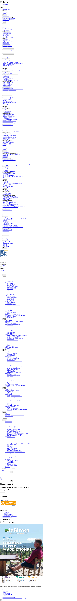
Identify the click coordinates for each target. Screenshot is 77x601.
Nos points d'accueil (6, 238)
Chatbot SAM (5, 234)
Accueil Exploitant (6, 69)
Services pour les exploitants (7, 73)
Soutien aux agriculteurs (6, 87)
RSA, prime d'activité (6, 45)
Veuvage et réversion (6, 43)
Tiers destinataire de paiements (8, 172)
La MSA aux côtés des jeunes (7, 219)
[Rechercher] (13, 468)
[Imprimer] (1, 478)
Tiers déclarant (5, 166)
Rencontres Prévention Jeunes (7, 203)
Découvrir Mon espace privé (7, 230)
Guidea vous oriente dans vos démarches (9, 102)
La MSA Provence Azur (11, 437)
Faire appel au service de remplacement (13, 337)
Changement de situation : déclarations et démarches (11, 55)
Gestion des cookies (6, 590)
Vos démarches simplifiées (7, 224)
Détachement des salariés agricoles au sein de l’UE (11, 137)
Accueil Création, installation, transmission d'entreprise (12, 75)
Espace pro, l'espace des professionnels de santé (10, 161)
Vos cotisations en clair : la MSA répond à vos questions (12, 70)
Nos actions (5, 216)
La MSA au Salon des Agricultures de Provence (10, 207)
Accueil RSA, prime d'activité (7, 46)
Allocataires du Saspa (6, 44)
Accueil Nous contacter (6, 236)
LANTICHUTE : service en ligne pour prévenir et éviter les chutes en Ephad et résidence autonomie (19, 164)
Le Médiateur (5, 595)
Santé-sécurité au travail (7, 95)
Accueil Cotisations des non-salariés (8, 82)
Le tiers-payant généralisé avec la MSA (9, 160)
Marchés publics (5, 245)
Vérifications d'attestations (7, 111)
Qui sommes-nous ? (6, 209)
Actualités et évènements (7, 200)
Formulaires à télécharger (11, 455)
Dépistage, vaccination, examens (8, 27)
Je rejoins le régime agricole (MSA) (8, 19)
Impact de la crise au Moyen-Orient (8, 93)
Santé (5, 282)
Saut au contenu (5, 4)
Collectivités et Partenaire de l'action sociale (10, 153)
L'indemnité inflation (6, 92)
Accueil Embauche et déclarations (8, 114)
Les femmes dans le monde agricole (8, 195)
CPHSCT (4, 100)
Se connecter (3, 492)
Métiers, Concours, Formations (8, 243)
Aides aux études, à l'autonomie (8, 37)
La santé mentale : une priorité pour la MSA (10, 225)
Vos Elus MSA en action (7, 184)
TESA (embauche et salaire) (7, 117)
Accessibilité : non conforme (7, 594)
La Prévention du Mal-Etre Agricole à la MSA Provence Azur (13, 227)
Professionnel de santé (6, 158)
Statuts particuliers (6, 57)
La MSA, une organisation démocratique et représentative (12, 183)
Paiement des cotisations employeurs (13, 367)
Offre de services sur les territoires (8, 213)
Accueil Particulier (6, 16)
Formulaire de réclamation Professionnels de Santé (11, 163)
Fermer (5, 319)
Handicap (4, 51)
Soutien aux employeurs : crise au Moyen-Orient (11, 131)
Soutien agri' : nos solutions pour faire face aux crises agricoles (13, 63)
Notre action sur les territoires (7, 212)
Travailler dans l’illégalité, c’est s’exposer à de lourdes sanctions (17, 364)
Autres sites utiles (5, 233)
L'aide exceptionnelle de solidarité (8, 64)
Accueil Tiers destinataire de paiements (9, 173)
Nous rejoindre (5, 240)
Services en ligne (5, 156)
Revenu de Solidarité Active (7, 47)
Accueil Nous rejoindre (6, 241)
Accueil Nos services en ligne (7, 229)
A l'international (5, 222)
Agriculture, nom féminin (7, 199)
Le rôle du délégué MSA (7, 193)
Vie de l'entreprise (6, 132)
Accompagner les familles (7, 33)
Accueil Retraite (5, 39)
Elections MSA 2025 (6, 191)
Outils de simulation (6, 231)
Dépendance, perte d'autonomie (8, 52)
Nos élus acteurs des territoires (8, 186)
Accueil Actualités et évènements (8, 201)
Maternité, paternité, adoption (7, 28)
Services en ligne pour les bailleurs (8, 175)
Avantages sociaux (6, 136)
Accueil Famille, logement (7, 32)
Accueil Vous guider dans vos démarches (9, 54)
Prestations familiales (6, 35)
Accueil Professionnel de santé (8, 159)
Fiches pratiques (5, 56)
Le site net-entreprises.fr (6, 112)
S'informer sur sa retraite (7, 40)
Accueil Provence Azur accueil (8, 11)
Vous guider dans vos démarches (10, 307)
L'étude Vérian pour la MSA (7, 198)
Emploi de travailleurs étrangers (8, 122)
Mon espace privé (6, 58)
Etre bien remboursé (10, 283)
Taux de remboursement (6, 25)
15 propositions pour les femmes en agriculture (10, 197)
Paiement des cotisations (7, 85)
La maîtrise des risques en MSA (8, 223)
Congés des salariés (6, 139)
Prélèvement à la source (6, 118)
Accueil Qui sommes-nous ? (7, 210)
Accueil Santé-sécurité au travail (8, 96)
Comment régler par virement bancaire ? (9, 171)
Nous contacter (5, 61)
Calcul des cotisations (6, 83)
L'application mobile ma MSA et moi (13, 456)
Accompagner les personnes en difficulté (9, 90)
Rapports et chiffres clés (6, 215)
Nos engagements (5, 214)
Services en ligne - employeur (7, 110)
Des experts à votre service (7, 98)
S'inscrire (1, 494)
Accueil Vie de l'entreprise (7, 133)
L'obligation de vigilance (7, 120)
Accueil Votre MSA (6, 190)
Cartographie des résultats (7, 194)
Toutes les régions (5, 591)
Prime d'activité (9, 303)
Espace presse (5, 244)
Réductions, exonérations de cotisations (9, 127)
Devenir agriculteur (6, 76)
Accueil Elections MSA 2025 (7, 192)
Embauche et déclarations (7, 113)
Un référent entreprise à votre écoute (9, 138)
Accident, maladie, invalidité (7, 29)
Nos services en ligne (6, 228)
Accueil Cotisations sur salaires (8, 125)
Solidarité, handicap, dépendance (10, 304)
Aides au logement (6, 36)
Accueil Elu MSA (5, 181)
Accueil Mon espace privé (7, 59)
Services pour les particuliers (7, 60)
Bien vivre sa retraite (6, 42)
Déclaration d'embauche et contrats (8, 115)
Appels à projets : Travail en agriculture (9, 202)
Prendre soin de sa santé (6, 26)
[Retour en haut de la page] (1, 600)
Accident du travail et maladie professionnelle (10, 119)
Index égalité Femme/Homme (7, 242)
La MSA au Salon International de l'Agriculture (10, 204)
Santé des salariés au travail (7, 134)
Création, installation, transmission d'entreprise (10, 74)
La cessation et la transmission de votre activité (10, 80)
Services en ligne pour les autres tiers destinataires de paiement (13, 176)
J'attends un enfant (6, 20)
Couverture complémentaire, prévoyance (9, 135)
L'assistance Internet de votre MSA (8, 237)
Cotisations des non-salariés (7, 81)
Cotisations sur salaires (8, 365)
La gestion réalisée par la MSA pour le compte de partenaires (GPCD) (14, 218)
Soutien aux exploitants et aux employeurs (9, 94)
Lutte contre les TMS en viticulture (8, 205)
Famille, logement (6, 31)
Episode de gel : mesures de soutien (8, 128)
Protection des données (6, 593)
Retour (5, 10)
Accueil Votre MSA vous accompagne (9, 18)
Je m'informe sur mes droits (7, 65)
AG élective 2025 (5, 182)
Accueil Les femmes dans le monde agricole (10, 196)
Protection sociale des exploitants (8, 78)
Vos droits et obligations (6, 86)
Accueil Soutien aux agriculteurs (8, 88)
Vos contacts (5, 185)
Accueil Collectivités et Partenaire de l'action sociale (11, 154)
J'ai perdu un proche (10, 281)
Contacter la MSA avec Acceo (8, 239)
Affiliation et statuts (6, 77)
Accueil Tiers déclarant (6, 167)
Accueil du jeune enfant (6, 34)
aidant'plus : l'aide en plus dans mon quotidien (10, 62)
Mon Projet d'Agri (6, 79)
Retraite (4, 38)
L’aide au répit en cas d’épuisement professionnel (15, 338)
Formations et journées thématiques (8, 97)
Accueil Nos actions (6, 217)
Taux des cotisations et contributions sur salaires (10, 126)
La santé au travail (6, 30)
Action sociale (5, 220)
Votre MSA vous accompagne (7, 17)
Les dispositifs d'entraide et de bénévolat (9, 121)
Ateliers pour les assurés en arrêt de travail (9, 208)
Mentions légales (5, 589)
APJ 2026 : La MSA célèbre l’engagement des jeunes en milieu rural (14, 206)
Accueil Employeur (6, 107)
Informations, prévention (7, 99)
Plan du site (4, 592)
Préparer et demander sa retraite (8, 41)
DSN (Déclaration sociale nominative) (9, 116)
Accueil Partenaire (6, 152)
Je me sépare (5, 21)
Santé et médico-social (6, 221)
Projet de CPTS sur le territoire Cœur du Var (10, 165)
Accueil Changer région (6, 249)
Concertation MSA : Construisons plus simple (10, 226)
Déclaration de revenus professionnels (9, 84)
